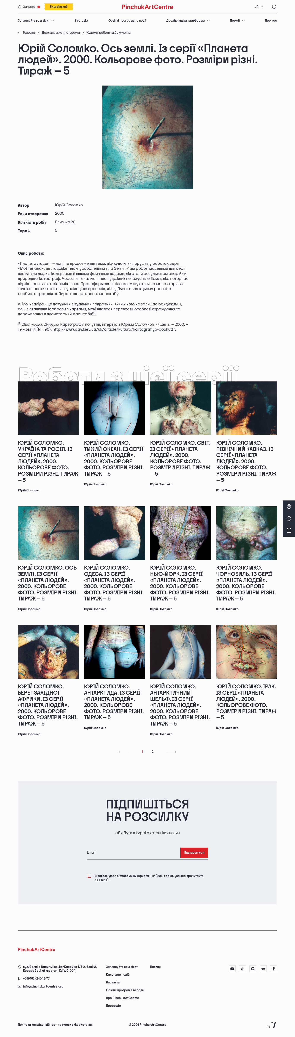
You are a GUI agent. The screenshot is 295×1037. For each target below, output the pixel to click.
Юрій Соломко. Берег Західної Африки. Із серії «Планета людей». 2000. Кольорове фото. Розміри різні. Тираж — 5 (48, 705)
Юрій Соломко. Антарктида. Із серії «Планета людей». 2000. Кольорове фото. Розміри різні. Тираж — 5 (114, 702)
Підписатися (194, 853)
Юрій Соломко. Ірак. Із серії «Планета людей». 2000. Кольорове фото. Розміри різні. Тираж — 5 (246, 702)
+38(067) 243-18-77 (36, 978)
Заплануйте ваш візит (33, 20)
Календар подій (118, 975)
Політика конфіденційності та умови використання (55, 1025)
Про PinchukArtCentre (122, 998)
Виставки (81, 20)
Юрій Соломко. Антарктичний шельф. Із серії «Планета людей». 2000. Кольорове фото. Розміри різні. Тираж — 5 (180, 705)
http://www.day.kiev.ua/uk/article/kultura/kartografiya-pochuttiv (114, 329)
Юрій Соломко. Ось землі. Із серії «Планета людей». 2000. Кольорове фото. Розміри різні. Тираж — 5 (48, 583)
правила (101, 880)
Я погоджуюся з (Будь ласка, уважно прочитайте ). (149, 878)
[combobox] (259, 6)
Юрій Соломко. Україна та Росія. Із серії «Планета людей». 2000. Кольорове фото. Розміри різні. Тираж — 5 (48, 462)
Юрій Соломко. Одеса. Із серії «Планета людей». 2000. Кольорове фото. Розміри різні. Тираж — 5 (114, 583)
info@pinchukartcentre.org (43, 986)
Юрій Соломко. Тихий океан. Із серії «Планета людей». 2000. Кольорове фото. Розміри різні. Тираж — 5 (114, 458)
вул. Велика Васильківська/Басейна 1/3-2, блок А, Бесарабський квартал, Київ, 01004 (60, 969)
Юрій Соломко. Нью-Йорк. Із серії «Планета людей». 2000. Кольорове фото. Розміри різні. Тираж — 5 (180, 583)
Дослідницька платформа (185, 20)
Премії (235, 20)
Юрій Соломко (69, 205)
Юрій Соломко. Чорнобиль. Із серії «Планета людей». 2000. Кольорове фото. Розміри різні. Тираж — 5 (246, 583)
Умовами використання (136, 876)
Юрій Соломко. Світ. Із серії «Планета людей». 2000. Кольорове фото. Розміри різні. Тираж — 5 (180, 458)
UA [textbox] (257, 6)
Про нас (271, 20)
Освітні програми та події (127, 20)
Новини (155, 967)
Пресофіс (113, 1006)
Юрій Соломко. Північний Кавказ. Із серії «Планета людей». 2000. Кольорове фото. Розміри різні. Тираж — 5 (246, 462)
